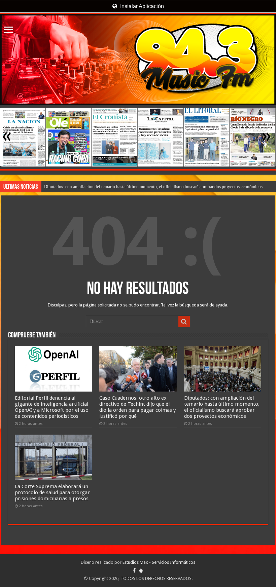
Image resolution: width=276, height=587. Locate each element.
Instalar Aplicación (141, 6)
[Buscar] (184, 321)
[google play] (141, 570)
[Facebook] (134, 570)
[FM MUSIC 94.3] (138, 59)
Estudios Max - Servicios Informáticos (159, 562)
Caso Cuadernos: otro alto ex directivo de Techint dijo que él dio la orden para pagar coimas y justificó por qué (137, 407)
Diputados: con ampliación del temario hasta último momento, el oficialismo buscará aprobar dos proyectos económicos (153, 186)
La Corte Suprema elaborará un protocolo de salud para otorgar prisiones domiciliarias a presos (52, 492)
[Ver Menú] (8, 30)
